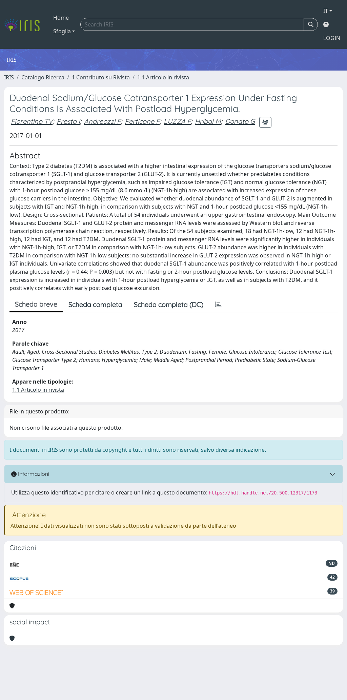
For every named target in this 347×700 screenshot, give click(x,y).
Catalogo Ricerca (42, 77)
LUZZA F (177, 121)
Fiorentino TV (32, 121)
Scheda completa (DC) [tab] (168, 304)
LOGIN (331, 38)
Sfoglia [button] (62, 31)
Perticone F (142, 121)
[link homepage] (24, 24)
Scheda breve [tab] (36, 304)
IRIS (9, 77)
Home (61, 17)
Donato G (240, 121)
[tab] (218, 304)
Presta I (68, 121)
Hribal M (208, 121)
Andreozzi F (102, 121)
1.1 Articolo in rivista (163, 77)
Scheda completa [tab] (95, 304)
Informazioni (33, 473)
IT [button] (325, 11)
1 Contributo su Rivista (101, 77)
